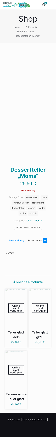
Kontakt (42, 419)
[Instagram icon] (30, 425)
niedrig (42, 208)
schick (23, 213)
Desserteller (32, 197)
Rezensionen (37, 240)
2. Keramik (31, 27)
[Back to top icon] (49, 430)
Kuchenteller (18, 208)
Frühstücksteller (21, 202)
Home (17, 27)
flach (44, 197)
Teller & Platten (25, 31)
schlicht (33, 213)
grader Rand (38, 202)
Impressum (14, 419)
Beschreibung (16, 240)
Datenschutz (29, 419)
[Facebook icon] (26, 425)
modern (31, 208)
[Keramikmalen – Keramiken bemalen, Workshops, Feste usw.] (16, 5)
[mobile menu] (51, 4)
